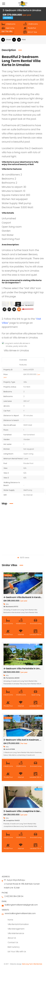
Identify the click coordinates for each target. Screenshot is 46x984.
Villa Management (16, 928)
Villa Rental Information (18, 924)
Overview (23, 360)
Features (23, 365)
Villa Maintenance (16, 933)
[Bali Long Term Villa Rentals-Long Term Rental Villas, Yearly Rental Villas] (23, 3)
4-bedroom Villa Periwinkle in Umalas (24, 668)
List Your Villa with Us (17, 951)
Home (10, 919)
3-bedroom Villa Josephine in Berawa (24, 811)
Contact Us (13, 942)
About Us (12, 938)
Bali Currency (14, 947)
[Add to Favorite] (14, 40)
